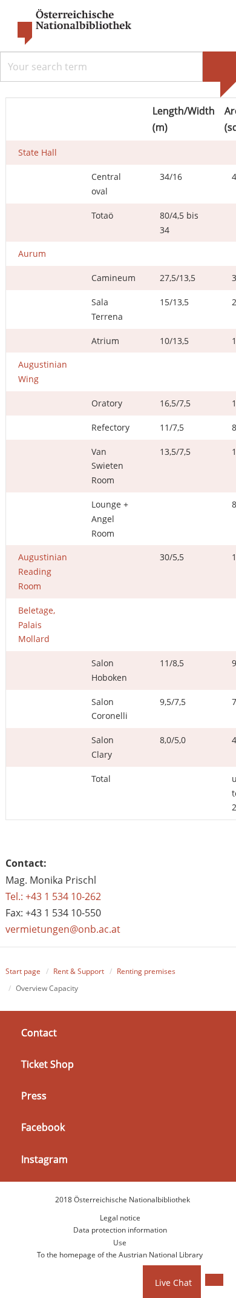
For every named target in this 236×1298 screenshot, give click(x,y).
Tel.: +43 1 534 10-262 (53, 896)
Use (119, 1242)
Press (34, 1095)
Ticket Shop (47, 1064)
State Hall (37, 152)
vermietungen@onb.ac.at (62, 929)
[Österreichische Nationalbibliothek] (68, 27)
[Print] (214, 1280)
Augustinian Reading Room (42, 571)
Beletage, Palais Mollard (36, 624)
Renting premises (146, 971)
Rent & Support (78, 971)
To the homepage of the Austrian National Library (120, 1255)
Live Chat (173, 1282)
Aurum (32, 253)
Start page (23, 971)
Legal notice (120, 1218)
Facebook (43, 1127)
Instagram (44, 1158)
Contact (39, 1032)
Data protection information (120, 1230)
